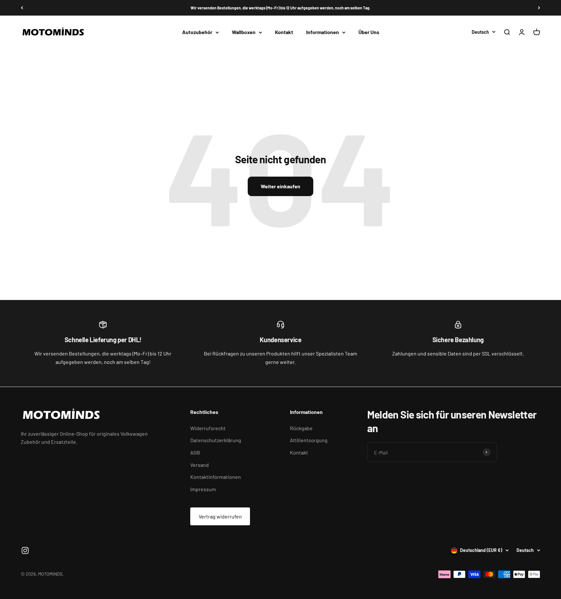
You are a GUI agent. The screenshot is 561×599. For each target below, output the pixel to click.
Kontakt (284, 32)
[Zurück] (22, 8)
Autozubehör (197, 32)
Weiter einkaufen (280, 186)
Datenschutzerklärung (215, 440)
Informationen (322, 32)
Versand (199, 465)
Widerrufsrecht (208, 428)
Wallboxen (244, 32)
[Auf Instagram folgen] (25, 550)
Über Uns (368, 32)
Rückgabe (301, 428)
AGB (195, 452)
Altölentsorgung (309, 440)
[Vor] (539, 8)
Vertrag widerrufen (220, 516)
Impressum (203, 489)
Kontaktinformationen (215, 477)
